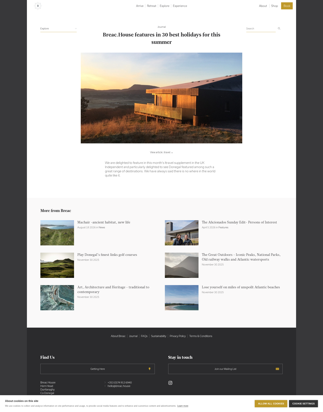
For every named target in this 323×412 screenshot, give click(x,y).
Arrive (139, 5)
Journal (161, 26)
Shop (274, 5)
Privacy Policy (178, 336)
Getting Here (98, 368)
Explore (164, 5)
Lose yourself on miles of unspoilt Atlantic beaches (241, 287)
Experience (180, 5)
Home (38, 6)
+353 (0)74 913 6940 (120, 382)
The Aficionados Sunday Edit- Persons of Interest (239, 222)
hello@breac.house (119, 385)
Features (223, 227)
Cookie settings (303, 403)
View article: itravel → (161, 152)
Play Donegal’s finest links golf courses (107, 255)
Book (287, 5)
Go (279, 28)
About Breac (118, 336)
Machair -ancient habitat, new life (103, 222)
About (263, 5)
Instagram (170, 383)
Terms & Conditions (200, 336)
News (102, 227)
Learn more (182, 406)
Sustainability (158, 336)
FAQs (144, 336)
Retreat (151, 5)
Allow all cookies (271, 403)
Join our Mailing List (225, 368)
